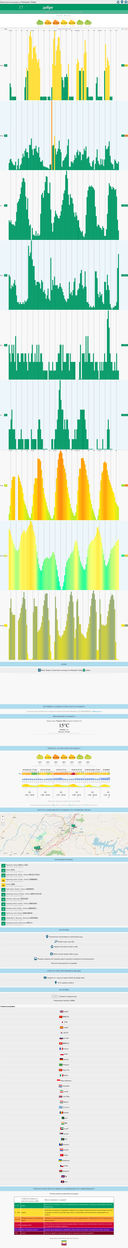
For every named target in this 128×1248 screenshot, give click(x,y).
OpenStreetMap (116, 855)
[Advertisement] (60, 689)
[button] (38, 848)
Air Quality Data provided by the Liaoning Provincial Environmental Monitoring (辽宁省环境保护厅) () (64, 711)
